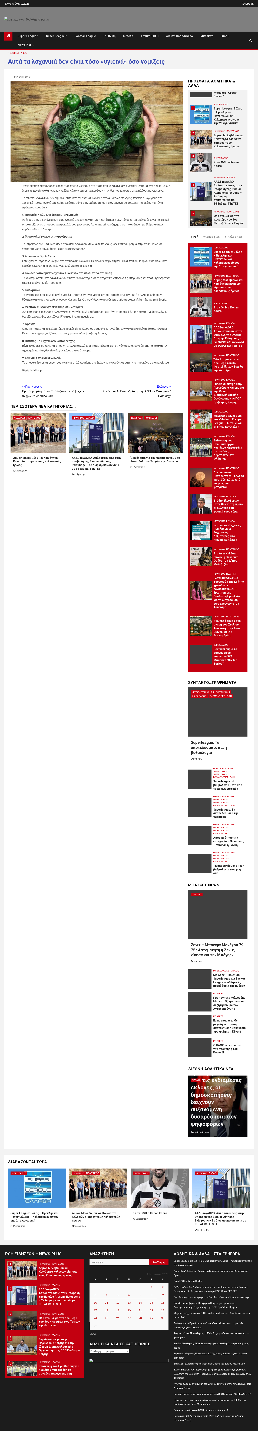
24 (95, 1318)
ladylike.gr (36, 370)
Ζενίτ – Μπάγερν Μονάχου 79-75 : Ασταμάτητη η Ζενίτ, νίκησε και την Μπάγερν (218, 950)
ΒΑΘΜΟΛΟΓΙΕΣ (217, 696)
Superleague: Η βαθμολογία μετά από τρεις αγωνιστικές (227, 785)
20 (129, 1310)
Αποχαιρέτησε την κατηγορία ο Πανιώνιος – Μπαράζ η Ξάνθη (228, 841)
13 (129, 1302)
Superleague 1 (200, 696)
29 (151, 1318)
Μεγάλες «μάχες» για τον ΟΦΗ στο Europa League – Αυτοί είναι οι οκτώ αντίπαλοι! (228, 421)
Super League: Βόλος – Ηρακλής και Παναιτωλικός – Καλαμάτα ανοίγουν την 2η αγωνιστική (228, 259)
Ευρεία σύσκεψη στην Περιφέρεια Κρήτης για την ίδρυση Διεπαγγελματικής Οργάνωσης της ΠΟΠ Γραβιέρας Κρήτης (229, 393)
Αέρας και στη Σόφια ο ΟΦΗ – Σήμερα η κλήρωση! (201, 1409)
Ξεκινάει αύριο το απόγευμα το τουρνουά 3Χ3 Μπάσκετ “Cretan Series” (225, 656)
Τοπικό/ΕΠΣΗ (149, 36)
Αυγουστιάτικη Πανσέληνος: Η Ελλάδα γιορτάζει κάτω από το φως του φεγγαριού (229, 480)
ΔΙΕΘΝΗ (196, 1080)
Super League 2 (56, 36)
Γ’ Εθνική (109, 36)
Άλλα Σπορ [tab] (235, 236)
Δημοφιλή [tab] (213, 236)
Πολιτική (231, 496)
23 (162, 1310)
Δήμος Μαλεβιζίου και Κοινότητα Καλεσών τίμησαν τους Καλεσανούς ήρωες (37, 461)
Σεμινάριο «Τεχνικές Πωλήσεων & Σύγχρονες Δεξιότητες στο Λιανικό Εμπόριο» (227, 532)
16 (162, 1302)
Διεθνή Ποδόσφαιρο (179, 36)
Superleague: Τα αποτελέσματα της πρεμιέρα (226, 813)
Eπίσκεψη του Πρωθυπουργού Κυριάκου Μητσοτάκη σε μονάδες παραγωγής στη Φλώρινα (228, 449)
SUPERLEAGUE (221, 131)
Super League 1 (28, 36)
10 (95, 1302)
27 (129, 1318)
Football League (85, 36)
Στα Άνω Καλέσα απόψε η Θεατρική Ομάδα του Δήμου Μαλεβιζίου (226, 559)
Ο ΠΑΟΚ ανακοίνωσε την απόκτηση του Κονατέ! (227, 1049)
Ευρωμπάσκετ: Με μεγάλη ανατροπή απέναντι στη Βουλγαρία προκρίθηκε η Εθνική (229, 1026)
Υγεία (24, 53)
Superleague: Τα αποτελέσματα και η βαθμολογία (209, 747)
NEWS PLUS (13, 53)
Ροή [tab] (195, 236)
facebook (248, 3)
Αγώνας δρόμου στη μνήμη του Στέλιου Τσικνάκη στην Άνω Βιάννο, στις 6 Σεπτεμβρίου (227, 628)
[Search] (250, 40)
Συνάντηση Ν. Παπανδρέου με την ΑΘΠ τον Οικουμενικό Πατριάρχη (137, 391)
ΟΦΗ (229, 696)
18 (106, 1310)
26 (117, 1318)
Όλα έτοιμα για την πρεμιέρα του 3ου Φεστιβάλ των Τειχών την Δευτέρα (155, 459)
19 (117, 1310)
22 (151, 1310)
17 (95, 1310)
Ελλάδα (90, 418)
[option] (218, 114)
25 (106, 1318)
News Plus (25, 44)
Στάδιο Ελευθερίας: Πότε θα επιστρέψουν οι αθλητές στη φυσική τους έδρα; (228, 506)
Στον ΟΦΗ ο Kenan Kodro (150, 1213)
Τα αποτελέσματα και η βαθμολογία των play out (228, 869)
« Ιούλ (93, 1334)
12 (117, 1302)
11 (106, 1302)
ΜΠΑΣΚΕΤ (197, 894)
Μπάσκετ (206, 36)
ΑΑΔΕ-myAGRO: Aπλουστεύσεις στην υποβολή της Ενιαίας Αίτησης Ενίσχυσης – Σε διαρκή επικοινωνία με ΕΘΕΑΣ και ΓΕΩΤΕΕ (96, 463)
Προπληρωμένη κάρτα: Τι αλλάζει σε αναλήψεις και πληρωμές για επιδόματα (53, 391)
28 (140, 1318)
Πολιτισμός (33, 418)
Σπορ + (225, 36)
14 (140, 1302)
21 (140, 1310)
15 (151, 1302)
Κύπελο (128, 36)
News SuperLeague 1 (203, 692)
